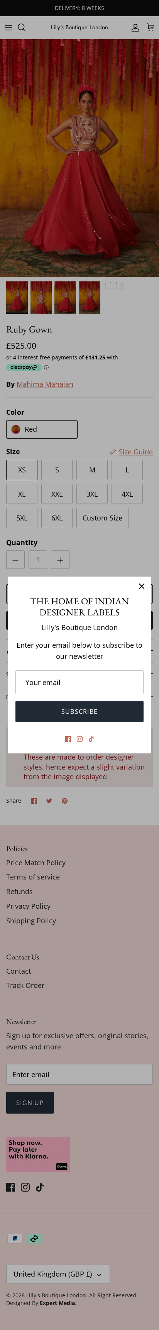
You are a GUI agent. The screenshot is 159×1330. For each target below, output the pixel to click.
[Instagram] (80, 739)
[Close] (141, 586)
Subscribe (79, 711)
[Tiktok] (91, 739)
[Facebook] (68, 739)
